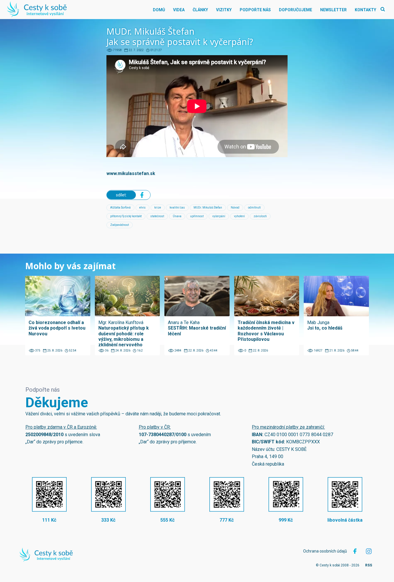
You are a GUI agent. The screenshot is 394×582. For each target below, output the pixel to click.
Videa (179, 10)
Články (200, 10)
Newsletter (333, 10)
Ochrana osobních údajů (325, 551)
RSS (368, 565)
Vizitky (224, 10)
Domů (159, 10)
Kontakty (365, 10)
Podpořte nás (255, 10)
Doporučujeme (295, 10)
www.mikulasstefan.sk (130, 173)
